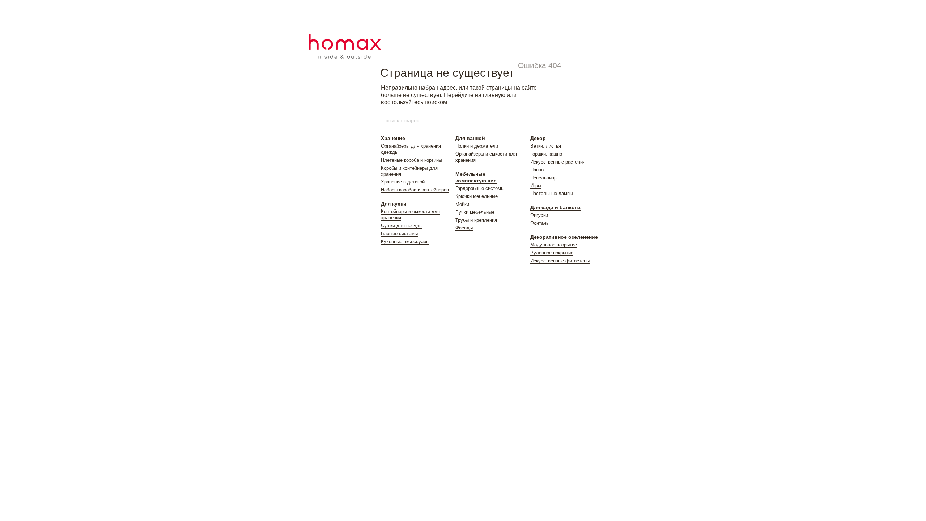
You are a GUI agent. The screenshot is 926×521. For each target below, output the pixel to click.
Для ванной (470, 138)
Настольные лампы (551, 193)
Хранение (393, 138)
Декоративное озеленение (564, 237)
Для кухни (394, 204)
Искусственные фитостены (560, 260)
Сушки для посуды (401, 225)
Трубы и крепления (476, 220)
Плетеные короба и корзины (411, 160)
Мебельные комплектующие (476, 177)
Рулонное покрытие (551, 252)
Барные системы (399, 233)
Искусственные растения (557, 162)
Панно (537, 170)
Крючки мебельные (476, 196)
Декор (538, 138)
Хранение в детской (403, 182)
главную (494, 95)
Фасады (464, 227)
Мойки (462, 204)
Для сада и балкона (555, 207)
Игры (535, 185)
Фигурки (539, 215)
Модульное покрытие (553, 244)
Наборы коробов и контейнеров (415, 189)
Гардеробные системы (479, 188)
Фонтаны (539, 223)
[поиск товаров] (541, 120)
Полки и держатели (476, 146)
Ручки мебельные (474, 212)
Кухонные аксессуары (405, 241)
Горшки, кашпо (546, 154)
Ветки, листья (545, 146)
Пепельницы (543, 178)
